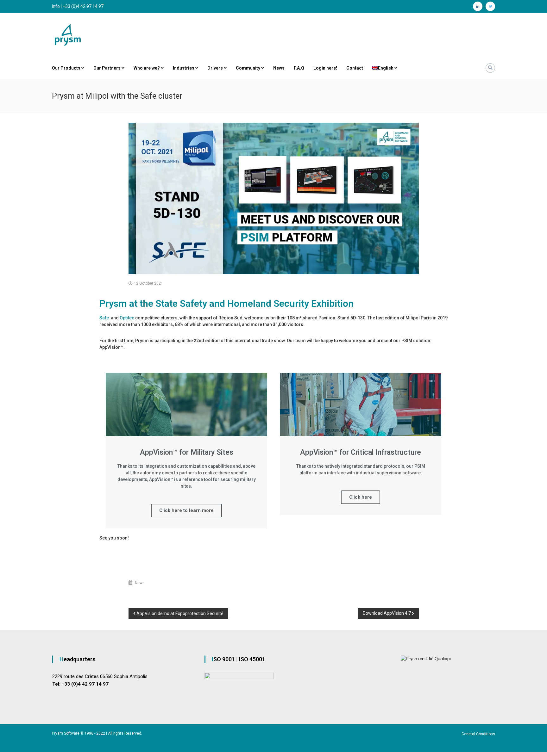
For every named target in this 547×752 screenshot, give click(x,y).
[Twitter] (490, 6)
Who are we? (147, 68)
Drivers (215, 68)
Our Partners (107, 68)
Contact (354, 68)
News (279, 68)
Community (248, 68)
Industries (183, 68)
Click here (360, 497)
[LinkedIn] (477, 6)
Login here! (325, 68)
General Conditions (478, 734)
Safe (104, 317)
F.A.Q (299, 68)
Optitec (127, 317)
